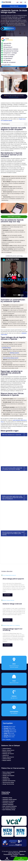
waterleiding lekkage (6, 347)
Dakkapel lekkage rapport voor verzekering (12, 629)
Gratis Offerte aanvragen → (14, 97)
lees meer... (7, 595)
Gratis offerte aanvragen (14, 216)
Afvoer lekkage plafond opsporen (13, 579)
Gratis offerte (13, 6)
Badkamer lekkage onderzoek (12, 604)
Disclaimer (15, 854)
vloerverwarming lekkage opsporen (10, 358)
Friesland (11, 72)
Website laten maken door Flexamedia (17, 852)
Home (4, 72)
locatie (7, 72)
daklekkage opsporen (14, 352)
